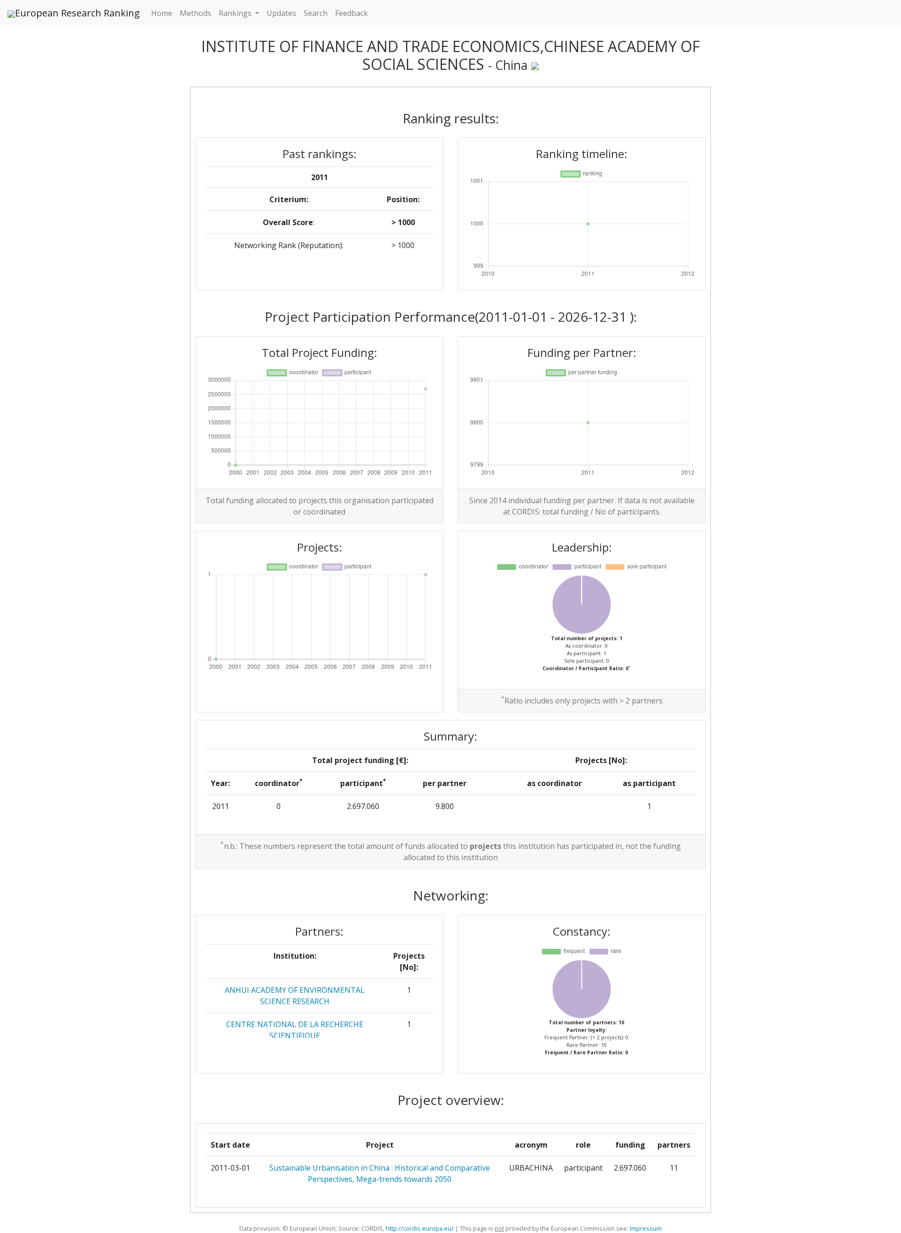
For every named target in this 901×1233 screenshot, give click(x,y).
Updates (281, 13)
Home (161, 13)
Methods (195, 13)
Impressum (645, 1228)
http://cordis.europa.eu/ (420, 1228)
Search (316, 13)
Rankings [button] (236, 13)
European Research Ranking (77, 13)
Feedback (351, 13)
